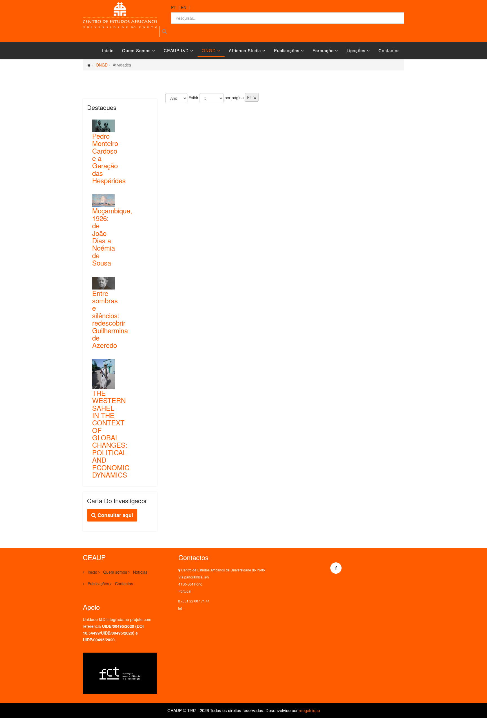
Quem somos (136, 50)
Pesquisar (164, 31)
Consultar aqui (114, 515)
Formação (323, 50)
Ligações (356, 50)
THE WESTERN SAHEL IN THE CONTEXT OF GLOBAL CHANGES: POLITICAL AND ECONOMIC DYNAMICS (110, 434)
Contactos (389, 50)
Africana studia (245, 50)
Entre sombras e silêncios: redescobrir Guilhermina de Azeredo (110, 319)
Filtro (251, 97)
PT (173, 7)
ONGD (209, 50)
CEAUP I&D (176, 50)
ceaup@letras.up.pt (197, 608)
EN (183, 7)
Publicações (287, 50)
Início (108, 50)
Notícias (139, 572)
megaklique (309, 710)
